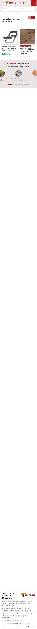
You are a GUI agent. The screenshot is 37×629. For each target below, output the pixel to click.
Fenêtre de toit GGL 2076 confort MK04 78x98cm (9, 48)
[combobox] (18, 9)
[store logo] (11, 3)
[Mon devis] (28, 3)
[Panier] (34, 3)
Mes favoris (24, 3)
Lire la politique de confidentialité (12, 620)
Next (33, 17)
